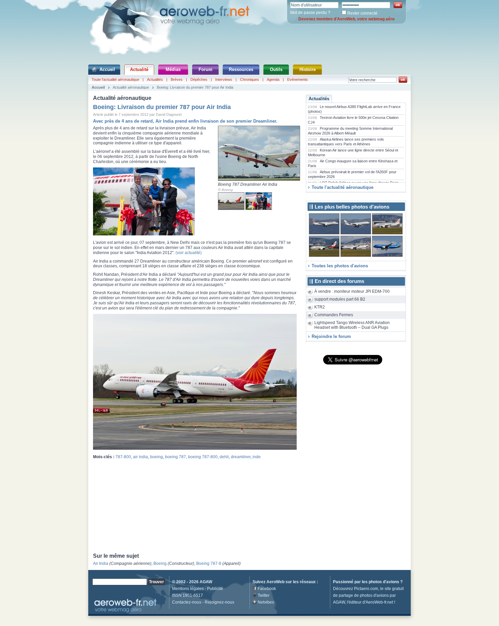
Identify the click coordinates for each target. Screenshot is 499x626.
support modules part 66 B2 (339, 299)
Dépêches (198, 79)
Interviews (223, 79)
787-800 (123, 456)
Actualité (139, 69)
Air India (100, 563)
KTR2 (319, 307)
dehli (224, 456)
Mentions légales (188, 588)
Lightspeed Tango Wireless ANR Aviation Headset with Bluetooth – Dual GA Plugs (352, 325)
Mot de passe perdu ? (310, 12)
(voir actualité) (188, 252)
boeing (156, 456)
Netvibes (266, 602)
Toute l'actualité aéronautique (115, 79)
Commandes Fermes (333, 314)
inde (257, 456)
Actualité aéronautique (131, 87)
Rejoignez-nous (219, 602)
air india (140, 456)
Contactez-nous (186, 602)
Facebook (267, 588)
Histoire (307, 69)
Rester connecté (362, 13)
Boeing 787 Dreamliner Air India (247, 184)
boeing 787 (175, 456)
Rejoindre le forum (331, 336)
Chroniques (249, 79)
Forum (205, 69)
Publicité (215, 588)
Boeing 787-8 (208, 563)
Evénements (297, 79)
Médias (173, 69)
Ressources (241, 69)
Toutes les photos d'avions (340, 265)
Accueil (107, 69)
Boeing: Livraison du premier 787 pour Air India (195, 87)
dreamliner (241, 456)
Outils (276, 69)
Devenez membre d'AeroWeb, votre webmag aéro (346, 19)
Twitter (264, 595)
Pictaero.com (366, 588)
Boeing (227, 190)
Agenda (273, 79)
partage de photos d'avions (364, 595)
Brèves (177, 79)
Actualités (155, 79)
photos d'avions (384, 581)
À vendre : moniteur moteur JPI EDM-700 (352, 291)
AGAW (206, 581)
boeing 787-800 (203, 456)
